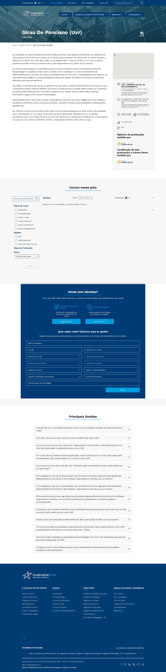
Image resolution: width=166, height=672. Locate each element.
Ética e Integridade (30, 611)
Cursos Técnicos (24, 221)
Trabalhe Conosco (30, 600)
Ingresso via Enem (91, 600)
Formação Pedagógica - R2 (94, 617)
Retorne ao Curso (91, 604)
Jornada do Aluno (29, 607)
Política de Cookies (69, 667)
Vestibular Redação (91, 597)
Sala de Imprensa (29, 597)
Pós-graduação (24, 214)
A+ (39, 3)
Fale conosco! (99, 321)
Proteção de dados (30, 614)
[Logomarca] (36, 13)
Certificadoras (28, 604)
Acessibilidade (28, 3)
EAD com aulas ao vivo (27, 244)
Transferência (89, 614)
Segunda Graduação (92, 607)
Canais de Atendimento (124, 604)
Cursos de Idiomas (25, 225)
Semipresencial (24, 240)
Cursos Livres (23, 217)
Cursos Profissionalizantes (64, 611)
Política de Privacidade (52, 667)
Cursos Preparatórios (26, 229)
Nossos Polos (25, 45)
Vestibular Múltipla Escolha (94, 594)
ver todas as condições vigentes (130, 648)
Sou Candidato (88, 3)
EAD (20, 236)
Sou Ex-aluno (120, 600)
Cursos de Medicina (61, 600)
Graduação (22, 210)
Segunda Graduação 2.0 (93, 611)
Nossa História (28, 594)
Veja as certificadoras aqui (32, 667)
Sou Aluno (72, 3)
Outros (102, 3)
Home (15, 45)
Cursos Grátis (56, 3)
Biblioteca (118, 611)
